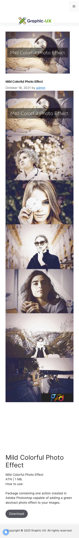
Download (16, 514)
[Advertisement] (33, 428)
